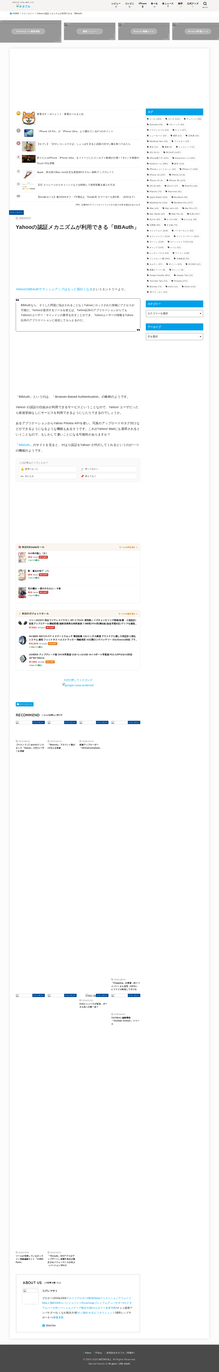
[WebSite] (49, 1325)
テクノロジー (28, 13)
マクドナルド (159, 231)
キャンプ (157, 247)
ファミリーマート (187, 236)
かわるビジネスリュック (100, 1312)
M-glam (112, 1363)
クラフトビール (159, 130)
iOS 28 (154, 152)
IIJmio (190, 286)
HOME (16, 13)
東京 (154, 147)
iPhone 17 (190, 169)
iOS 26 (155, 186)
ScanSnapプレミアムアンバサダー (102, 1303)
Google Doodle (160, 275)
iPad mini (175, 191)
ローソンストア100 (181, 242)
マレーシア (176, 124)
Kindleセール (159, 164)
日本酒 (193, 136)
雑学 (179, 164)
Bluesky (156, 286)
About (88, 1352)
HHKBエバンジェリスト (67, 1303)
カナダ (174, 119)
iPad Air (156, 191)
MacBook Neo (159, 141)
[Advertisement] (78, 78)
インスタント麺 (160, 258)
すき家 (172, 225)
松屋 (194, 214)
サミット (177, 270)
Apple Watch (159, 197)
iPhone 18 (157, 175)
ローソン (157, 242)
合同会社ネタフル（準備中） (121, 1352)
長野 (177, 136)
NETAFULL (105, 1359)
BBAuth (24, 445)
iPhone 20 (156, 180)
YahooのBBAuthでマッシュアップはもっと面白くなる (54, 289)
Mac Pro (191, 208)
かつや (172, 219)
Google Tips (185, 275)
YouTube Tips (159, 281)
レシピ (175, 247)
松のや (155, 219)
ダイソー (175, 264)
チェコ (180, 130)
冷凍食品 (182, 258)
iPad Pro (191, 186)
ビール (156, 119)
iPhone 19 (178, 175)
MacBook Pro (183, 203)
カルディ (156, 264)
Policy (98, 1352)
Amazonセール (185, 158)
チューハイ (194, 119)
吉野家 (155, 225)
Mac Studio (157, 214)
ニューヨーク (158, 136)
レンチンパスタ (159, 253)
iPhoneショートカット (163, 169)
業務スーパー (157, 270)
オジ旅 (81, 1312)
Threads (181, 281)
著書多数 (58, 1317)
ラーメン (182, 253)
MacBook (181, 197)
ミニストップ (186, 147)
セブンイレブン (160, 236)
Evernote (156, 124)
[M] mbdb (124, 1363)
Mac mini (171, 208)
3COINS (194, 264)
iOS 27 (172, 186)
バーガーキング (184, 231)
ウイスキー (181, 141)
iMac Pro (177, 214)
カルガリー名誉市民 (104, 1308)
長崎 (168, 147)
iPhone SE (177, 180)
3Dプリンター (159, 292)
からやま (190, 219)
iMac (154, 208)
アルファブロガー (76, 1298)
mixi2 (173, 286)
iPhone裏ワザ (159, 158)
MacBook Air (159, 203)
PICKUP (173, 152)
